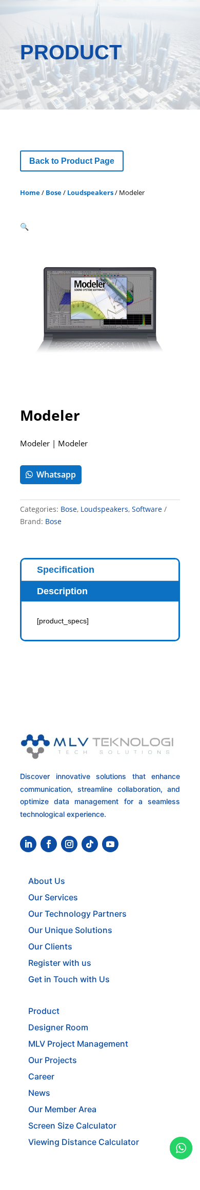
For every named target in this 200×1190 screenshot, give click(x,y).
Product (43, 1011)
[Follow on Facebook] (49, 844)
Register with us (59, 963)
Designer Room (58, 1027)
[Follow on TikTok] (90, 844)
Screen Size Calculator (72, 1125)
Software (147, 509)
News (39, 1093)
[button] (24, 226)
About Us (46, 881)
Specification (65, 570)
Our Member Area (62, 1109)
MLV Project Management (78, 1043)
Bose (54, 192)
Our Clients (50, 946)
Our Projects (52, 1060)
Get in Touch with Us (69, 979)
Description (62, 591)
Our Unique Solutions (70, 930)
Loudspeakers (90, 192)
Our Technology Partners (77, 913)
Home (30, 192)
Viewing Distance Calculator (83, 1142)
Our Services (53, 897)
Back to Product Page (71, 161)
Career (41, 1076)
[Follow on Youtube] (110, 844)
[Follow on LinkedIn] (28, 844)
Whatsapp (56, 474)
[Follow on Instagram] (69, 844)
